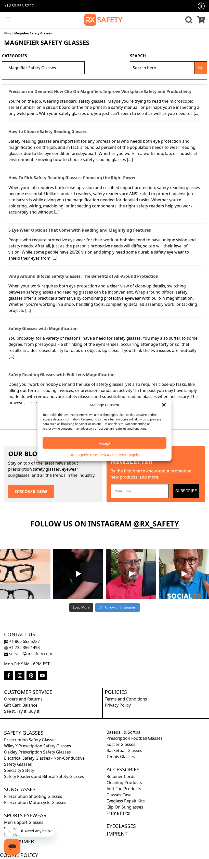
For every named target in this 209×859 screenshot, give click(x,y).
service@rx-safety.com (30, 653)
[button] (163, 404)
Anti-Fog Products (124, 788)
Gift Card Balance (20, 705)
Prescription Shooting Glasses (33, 796)
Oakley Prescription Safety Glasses (37, 752)
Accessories (123, 769)
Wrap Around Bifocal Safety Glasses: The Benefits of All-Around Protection (83, 276)
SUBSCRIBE (186, 490)
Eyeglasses (121, 826)
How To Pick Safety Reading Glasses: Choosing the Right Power (72, 177)
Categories (14, 56)
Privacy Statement (114, 455)
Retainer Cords (121, 776)
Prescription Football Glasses (135, 738)
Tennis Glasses (121, 756)
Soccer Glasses (121, 744)
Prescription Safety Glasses (30, 740)
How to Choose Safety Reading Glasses (47, 131)
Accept (104, 442)
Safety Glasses (23, 732)
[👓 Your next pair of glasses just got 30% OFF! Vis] (131, 574)
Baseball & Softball (124, 732)
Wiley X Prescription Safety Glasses (37, 746)
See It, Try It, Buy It (22, 711)
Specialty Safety (19, 770)
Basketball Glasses (124, 750)
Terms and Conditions (126, 699)
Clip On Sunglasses (125, 807)
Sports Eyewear (25, 815)
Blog (7, 33)
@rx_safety (156, 523)
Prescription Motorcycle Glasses (35, 802)
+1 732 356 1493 (24, 647)
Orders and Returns (23, 699)
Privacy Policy (118, 705)
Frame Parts (118, 813)
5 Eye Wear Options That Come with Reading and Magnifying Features (79, 230)
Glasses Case (119, 795)
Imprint (134, 455)
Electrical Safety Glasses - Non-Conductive (44, 758)
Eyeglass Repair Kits (126, 801)
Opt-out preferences (84, 455)
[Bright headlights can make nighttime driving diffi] (78, 574)
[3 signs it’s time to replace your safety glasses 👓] (25, 574)
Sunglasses (19, 789)
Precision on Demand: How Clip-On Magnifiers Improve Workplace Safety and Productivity (99, 91)
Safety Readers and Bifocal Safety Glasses (44, 776)
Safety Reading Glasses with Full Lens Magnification (61, 374)
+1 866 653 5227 (19, 6)
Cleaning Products (124, 782)
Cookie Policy (19, 855)
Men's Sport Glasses (23, 822)
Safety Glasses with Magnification (43, 328)
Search (138, 56)
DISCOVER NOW (31, 491)
